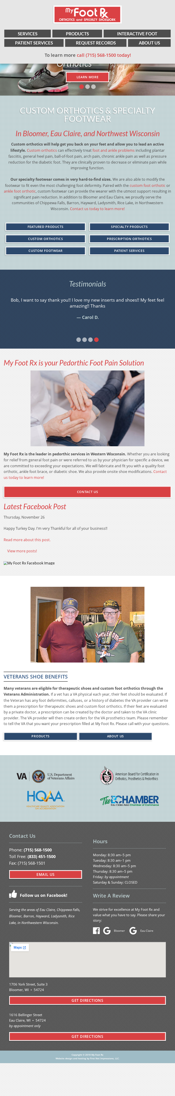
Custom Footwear (45, 250)
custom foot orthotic (147, 185)
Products (77, 33)
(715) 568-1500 (38, 850)
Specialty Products (129, 226)
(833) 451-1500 (42, 856)
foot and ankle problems (114, 150)
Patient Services (34, 42)
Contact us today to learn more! (97, 208)
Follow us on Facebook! (43, 895)
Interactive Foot (137, 33)
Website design (64, 1058)
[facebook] (97, 932)
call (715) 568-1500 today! (104, 55)
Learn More (88, 77)
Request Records (96, 42)
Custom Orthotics (45, 239)
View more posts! (22, 550)
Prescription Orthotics (129, 239)
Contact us (87, 492)
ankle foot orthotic (20, 191)
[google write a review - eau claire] (134, 932)
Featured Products (46, 226)
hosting (82, 1058)
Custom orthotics (42, 150)
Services (27, 33)
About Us (149, 42)
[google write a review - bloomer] (108, 932)
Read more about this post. (27, 539)
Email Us (45, 874)
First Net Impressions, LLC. (104, 1058)
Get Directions (87, 1000)
